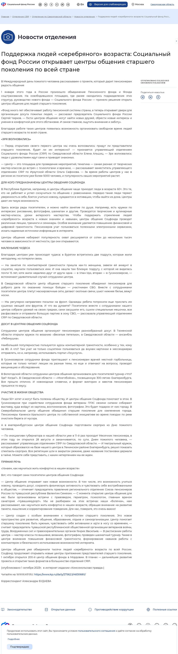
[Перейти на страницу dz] (57, 4)
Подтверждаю (19, 646)
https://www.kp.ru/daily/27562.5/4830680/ (60, 574)
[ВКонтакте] (150, 97)
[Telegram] (143, 97)
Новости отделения (84, 16)
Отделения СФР (20, 16)
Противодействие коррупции (114, 609)
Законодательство (19, 609)
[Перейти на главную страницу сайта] (18, 4)
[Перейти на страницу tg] (68, 4)
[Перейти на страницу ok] (51, 4)
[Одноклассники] (158, 97)
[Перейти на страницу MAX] (40, 4)
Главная (5, 16)
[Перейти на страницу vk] (45, 4)
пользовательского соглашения (96, 631)
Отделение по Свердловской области (51, 16)
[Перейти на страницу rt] (62, 4)
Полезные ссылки (165, 609)
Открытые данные (63, 609)
